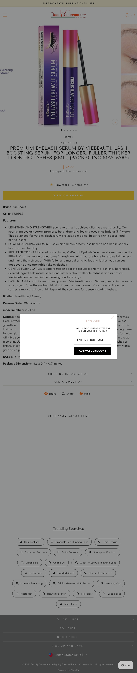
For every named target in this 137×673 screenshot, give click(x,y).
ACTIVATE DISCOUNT (92, 351)
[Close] (112, 318)
